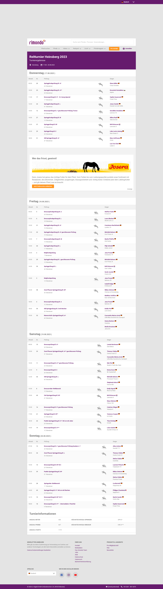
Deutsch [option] (126, 2)
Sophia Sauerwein (116, 97)
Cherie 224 (108, 274)
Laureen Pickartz (118, 465)
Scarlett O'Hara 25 (112, 430)
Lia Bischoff (117, 483)
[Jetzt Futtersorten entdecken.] (81, 166)
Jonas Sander (114, 104)
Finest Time (113, 99)
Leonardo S (113, 126)
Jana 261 (107, 329)
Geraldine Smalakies (116, 111)
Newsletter (110, 550)
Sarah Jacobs (109, 272)
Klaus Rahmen (111, 401)
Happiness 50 (117, 485)
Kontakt (77, 545)
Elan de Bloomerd (110, 297)
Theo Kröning (111, 421)
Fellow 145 (110, 403)
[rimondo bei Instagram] (68, 575)
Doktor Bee (116, 499)
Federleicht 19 (117, 467)
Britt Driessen (114, 124)
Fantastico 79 (109, 255)
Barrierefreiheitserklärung (83, 561)
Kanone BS (110, 384)
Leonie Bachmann (113, 344)
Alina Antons (117, 446)
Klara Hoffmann (115, 138)
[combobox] (128, 2)
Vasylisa (107, 323)
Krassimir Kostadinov (117, 90)
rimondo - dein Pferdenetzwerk (37, 42)
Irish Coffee (108, 268)
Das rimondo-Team (81, 550)
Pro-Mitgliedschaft (112, 545)
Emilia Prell (108, 308)
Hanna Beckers (110, 321)
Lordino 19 (108, 227)
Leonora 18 (113, 113)
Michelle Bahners (110, 232)
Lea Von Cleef (114, 143)
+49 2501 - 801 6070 (129, 587)
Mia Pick (110, 363)
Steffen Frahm (109, 212)
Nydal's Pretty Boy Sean (114, 365)
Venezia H (110, 409)
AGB (76, 554)
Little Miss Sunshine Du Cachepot (115, 317)
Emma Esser (111, 370)
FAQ (108, 548)
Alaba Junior (108, 248)
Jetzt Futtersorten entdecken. (43, 186)
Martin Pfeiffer (109, 239)
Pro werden (114, 48)
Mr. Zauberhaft (111, 372)
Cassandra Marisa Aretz (113, 315)
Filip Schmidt (109, 246)
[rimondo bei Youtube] (75, 575)
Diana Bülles (114, 83)
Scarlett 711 (116, 448)
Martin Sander (117, 497)
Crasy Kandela (114, 85)
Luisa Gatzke (111, 427)
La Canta (109, 416)
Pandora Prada (117, 479)
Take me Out (113, 119)
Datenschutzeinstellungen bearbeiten (39, 550)
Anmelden (128, 48)
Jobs (76, 552)
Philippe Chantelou (119, 490)
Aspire (112, 92)
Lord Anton (108, 311)
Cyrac (111, 140)
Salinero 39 (108, 280)
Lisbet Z (112, 146)
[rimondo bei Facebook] (62, 575)
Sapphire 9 (116, 492)
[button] (131, 42)
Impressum (78, 559)
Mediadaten (78, 548)
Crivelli (109, 423)
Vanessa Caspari (112, 414)
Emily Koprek (111, 388)
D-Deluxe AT (108, 286)
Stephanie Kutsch (112, 382)
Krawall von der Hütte (116, 106)
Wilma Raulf (114, 117)
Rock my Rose (111, 390)
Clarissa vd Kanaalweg (111, 292)
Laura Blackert (109, 218)
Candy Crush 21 (112, 353)
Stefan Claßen (117, 458)
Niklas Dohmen (110, 290)
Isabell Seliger (109, 284)
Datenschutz (79, 557)
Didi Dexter (108, 241)
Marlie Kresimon (110, 326)
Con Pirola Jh (109, 234)
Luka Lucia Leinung (116, 131)
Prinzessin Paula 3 (112, 379)
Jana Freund (109, 253)
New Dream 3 (114, 133)
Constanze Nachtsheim (112, 225)
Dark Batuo (110, 346)
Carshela (115, 461)
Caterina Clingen (112, 407)
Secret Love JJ (109, 220)
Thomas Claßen (112, 351)
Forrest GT (108, 214)
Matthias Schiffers (111, 295)
